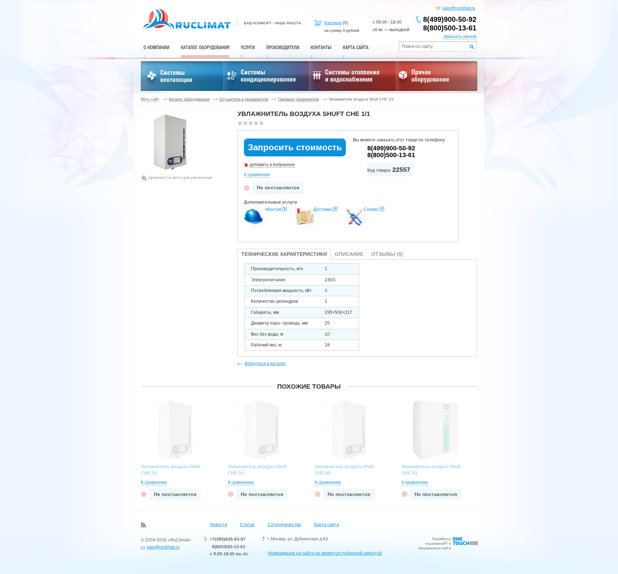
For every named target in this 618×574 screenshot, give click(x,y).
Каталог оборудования (189, 99)
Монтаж (273, 209)
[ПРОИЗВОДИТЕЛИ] (282, 47)
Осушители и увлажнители (243, 99)
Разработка (441, 538)
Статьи (247, 524)
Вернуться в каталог (265, 363)
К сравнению (257, 174)
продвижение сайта (434, 548)
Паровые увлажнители (298, 99)
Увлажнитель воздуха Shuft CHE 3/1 (257, 470)
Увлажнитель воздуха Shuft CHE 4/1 (344, 470)
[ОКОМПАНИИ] (156, 47)
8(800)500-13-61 (449, 28)
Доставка (322, 209)
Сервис (371, 209)
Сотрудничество (284, 524)
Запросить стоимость (295, 147)
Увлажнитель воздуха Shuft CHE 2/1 (170, 470)
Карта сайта (326, 524)
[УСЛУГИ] (248, 47)
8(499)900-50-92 (449, 19)
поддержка (434, 543)
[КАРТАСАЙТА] (356, 47)
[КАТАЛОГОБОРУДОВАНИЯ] (205, 47)
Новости (218, 524)
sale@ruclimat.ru (458, 8)
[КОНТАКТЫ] (321, 47)
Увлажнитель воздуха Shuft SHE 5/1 (431, 470)
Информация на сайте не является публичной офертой (325, 553)
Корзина (333, 22)
